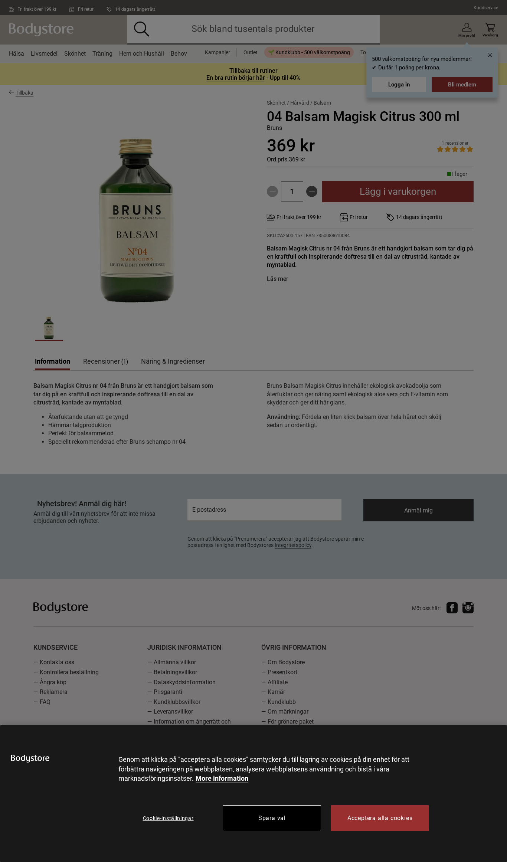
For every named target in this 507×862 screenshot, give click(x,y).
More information (222, 778)
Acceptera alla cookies (380, 818)
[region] (253, 793)
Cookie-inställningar (168, 818)
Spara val (272, 818)
